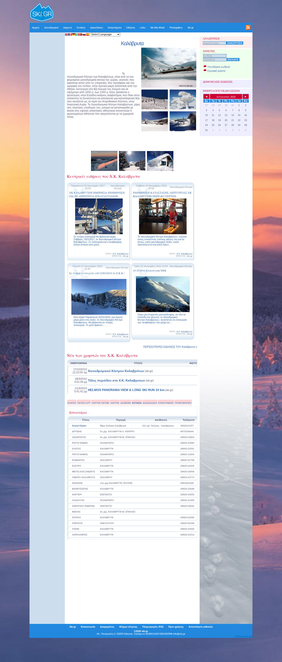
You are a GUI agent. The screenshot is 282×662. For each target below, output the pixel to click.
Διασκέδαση (96, 27)
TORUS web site (243, 636)
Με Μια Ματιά (157, 27)
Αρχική (35, 27)
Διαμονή (67, 27)
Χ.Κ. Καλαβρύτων (121, 254)
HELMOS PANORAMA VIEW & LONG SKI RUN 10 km (126, 390)
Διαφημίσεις (107, 626)
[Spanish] (87, 35)
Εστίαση (81, 27)
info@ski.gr (179, 633)
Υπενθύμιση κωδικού (218, 66)
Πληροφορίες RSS (152, 626)
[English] (66, 35)
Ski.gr (190, 27)
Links (143, 27)
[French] (70, 35)
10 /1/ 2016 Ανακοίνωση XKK (149, 270)
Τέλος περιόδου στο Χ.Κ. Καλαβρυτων (116, 380)
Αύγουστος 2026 (226, 96)
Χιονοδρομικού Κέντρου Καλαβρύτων (116, 371)
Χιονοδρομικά (51, 27)
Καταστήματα (114, 27)
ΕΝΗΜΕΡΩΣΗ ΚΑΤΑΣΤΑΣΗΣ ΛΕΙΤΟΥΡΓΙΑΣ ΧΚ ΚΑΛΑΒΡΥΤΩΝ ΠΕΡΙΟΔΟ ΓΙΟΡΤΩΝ (162, 194)
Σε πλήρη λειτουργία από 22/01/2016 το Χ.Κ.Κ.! (97, 273)
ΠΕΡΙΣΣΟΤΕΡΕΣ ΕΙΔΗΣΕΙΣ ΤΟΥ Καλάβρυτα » (170, 346)
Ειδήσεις (130, 27)
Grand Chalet (79, 426)
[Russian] (84, 35)
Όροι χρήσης (176, 626)
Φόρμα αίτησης (128, 626)
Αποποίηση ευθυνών (201, 626)
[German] (73, 35)
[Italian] (77, 35)
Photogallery (176, 27)
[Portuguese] (80, 35)
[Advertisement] (153, 12)
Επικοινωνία (88, 626)
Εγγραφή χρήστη (216, 70)
